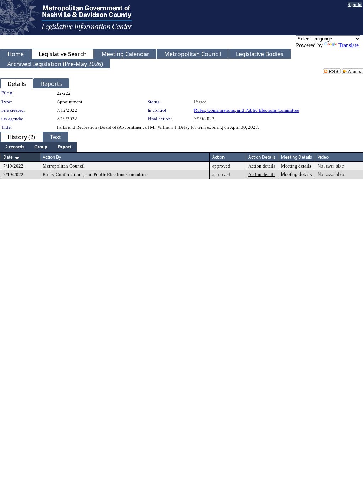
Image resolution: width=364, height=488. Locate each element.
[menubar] (38, 147)
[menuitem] (14, 147)
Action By (52, 157)
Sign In (355, 4)
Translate (348, 45)
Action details (261, 166)
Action (218, 157)
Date (8, 157)
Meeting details (296, 166)
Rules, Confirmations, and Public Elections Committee (246, 110)
